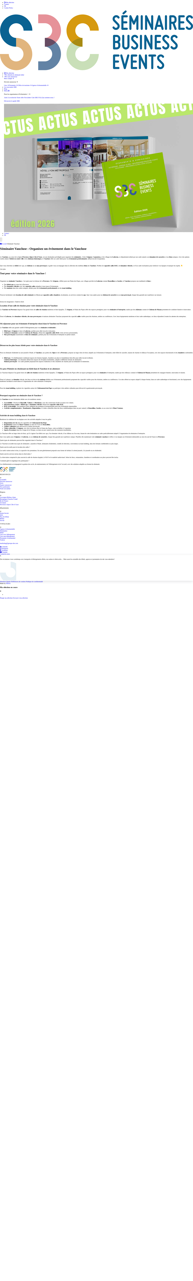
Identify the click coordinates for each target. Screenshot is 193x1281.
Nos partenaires (5, 487)
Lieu (5, 85)
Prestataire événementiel (7, 538)
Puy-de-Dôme (4, 517)
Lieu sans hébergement (7, 536)
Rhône (2, 518)
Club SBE (34, 97)
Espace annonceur (6, 485)
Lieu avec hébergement (7, 534)
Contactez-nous (5, 554)
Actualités (3, 480)
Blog (5, 89)
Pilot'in (8, 583)
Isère (1, 515)
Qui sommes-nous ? (48, 97)
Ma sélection (10, 2)
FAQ (40, 97)
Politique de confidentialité (34, 581)
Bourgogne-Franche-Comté (8, 499)
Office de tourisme (24, 85)
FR (5, 6)
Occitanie (3, 503)
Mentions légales (5, 581)
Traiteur (2, 540)
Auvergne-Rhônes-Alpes (8, 497)
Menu (6, 91)
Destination (3, 531)
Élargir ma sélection (6, 598)
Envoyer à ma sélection (20, 598)
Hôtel (2, 533)
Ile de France (4, 501)
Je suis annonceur (11, 77)
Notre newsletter (5, 489)
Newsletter (27, 97)
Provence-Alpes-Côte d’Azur (9, 504)
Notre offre (20, 97)
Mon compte (8, 78)
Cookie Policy (8, 8)
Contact (6, 4)
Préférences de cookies (18, 581)
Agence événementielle (39, 85)
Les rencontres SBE (10, 87)
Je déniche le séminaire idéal (15, 75)
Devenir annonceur (6, 481)
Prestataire (12, 85)
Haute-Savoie (4, 513)
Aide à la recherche (10, 97)
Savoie (2, 520)
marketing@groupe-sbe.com (9, 543)
